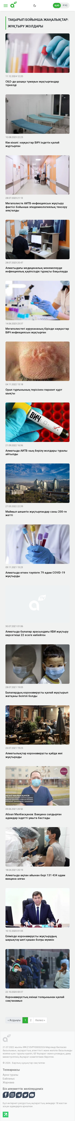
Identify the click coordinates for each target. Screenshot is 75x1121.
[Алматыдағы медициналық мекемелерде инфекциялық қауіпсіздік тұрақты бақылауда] (37, 240)
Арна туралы (10, 1074)
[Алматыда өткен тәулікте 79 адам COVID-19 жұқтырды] (37, 544)
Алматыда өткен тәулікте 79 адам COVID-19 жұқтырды (35, 574)
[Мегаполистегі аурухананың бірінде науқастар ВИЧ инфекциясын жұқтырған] (37, 301)
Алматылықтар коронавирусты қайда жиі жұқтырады (33, 755)
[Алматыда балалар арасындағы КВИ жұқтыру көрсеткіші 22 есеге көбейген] (37, 604)
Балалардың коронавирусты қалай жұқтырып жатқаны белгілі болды (36, 694)
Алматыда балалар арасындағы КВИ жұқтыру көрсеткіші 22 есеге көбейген (36, 633)
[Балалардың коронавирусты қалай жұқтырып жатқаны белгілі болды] (37, 664)
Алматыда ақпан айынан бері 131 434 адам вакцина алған (35, 877)
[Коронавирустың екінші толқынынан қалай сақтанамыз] (37, 969)
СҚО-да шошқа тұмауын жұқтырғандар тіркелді (32, 83)
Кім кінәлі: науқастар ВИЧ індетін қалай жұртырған (32, 144)
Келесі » (40, 1020)
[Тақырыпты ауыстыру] (34, 5)
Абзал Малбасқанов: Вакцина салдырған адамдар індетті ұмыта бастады (33, 816)
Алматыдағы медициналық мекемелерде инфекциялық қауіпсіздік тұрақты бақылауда (36, 269)
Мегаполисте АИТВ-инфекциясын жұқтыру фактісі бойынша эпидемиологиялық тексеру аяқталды (36, 207)
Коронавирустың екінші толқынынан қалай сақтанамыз (34, 998)
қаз (57, 5)
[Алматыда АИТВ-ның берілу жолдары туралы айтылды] (37, 422)
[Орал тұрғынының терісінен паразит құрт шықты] (37, 362)
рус (65, 5)
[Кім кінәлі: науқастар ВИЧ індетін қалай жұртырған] (37, 114)
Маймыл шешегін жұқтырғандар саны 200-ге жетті (36, 513)
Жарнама (8, 1082)
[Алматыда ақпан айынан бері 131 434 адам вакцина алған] (37, 847)
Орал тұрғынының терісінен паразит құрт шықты (33, 391)
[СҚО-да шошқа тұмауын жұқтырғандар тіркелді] (37, 53)
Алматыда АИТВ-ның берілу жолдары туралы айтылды (36, 452)
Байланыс (9, 1078)
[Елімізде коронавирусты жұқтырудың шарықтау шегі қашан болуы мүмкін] (37, 908)
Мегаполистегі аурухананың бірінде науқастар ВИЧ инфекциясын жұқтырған (37, 330)
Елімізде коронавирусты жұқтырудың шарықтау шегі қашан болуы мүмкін (31, 938)
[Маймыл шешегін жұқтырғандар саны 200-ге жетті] (37, 483)
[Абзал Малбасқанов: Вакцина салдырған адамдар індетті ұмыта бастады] (37, 786)
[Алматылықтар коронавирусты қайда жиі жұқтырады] (37, 725)
